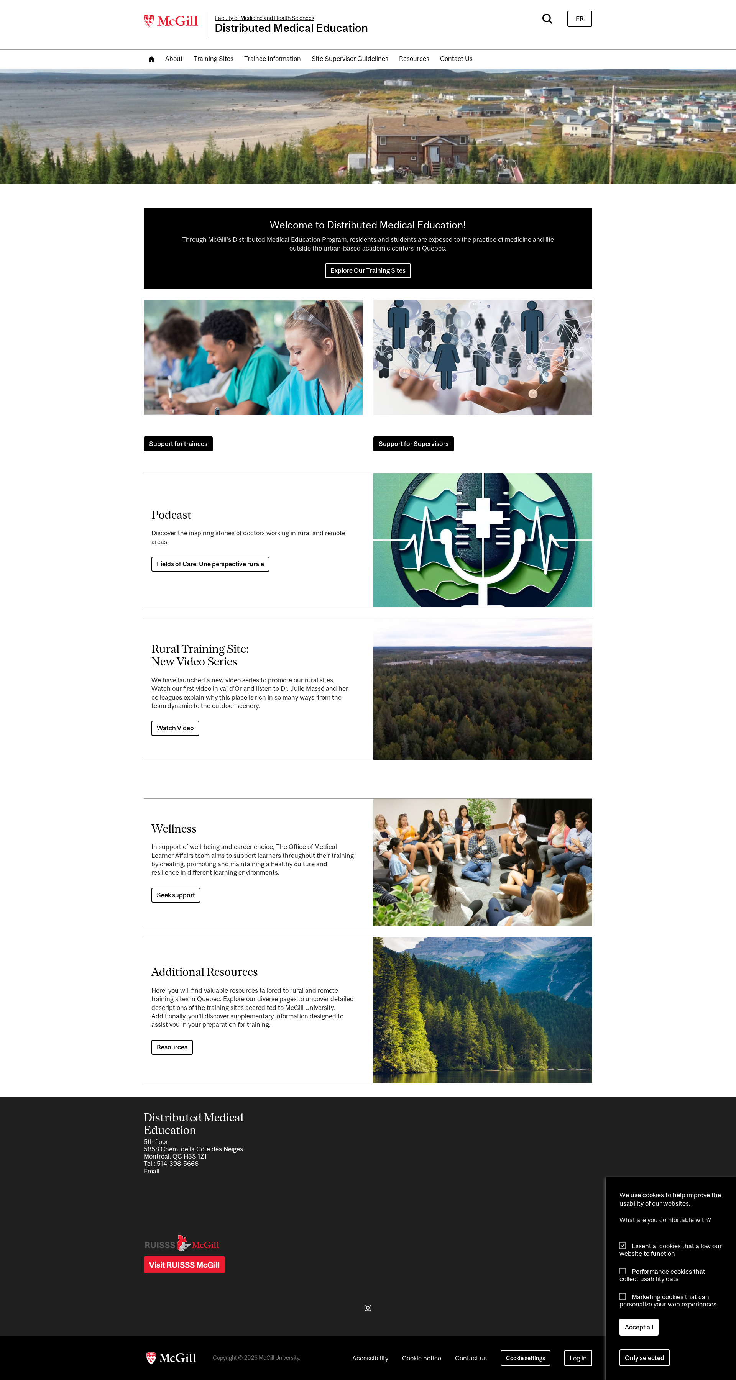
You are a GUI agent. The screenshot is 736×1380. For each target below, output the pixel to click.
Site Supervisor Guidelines (350, 58)
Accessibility (370, 1358)
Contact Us (456, 58)
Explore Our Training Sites (368, 270)
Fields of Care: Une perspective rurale (210, 564)
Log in (578, 1358)
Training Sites (213, 58)
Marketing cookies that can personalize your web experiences (667, 1300)
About (174, 58)
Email (151, 1171)
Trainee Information (272, 58)
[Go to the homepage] (151, 59)
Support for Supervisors (414, 443)
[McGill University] (171, 21)
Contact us (471, 1358)
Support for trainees (178, 443)
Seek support (176, 895)
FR (580, 19)
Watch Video (175, 728)
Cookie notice (421, 1358)
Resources (414, 58)
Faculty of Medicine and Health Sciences (264, 18)
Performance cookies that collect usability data (662, 1274)
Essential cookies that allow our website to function (670, 1249)
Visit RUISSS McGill (184, 1264)
